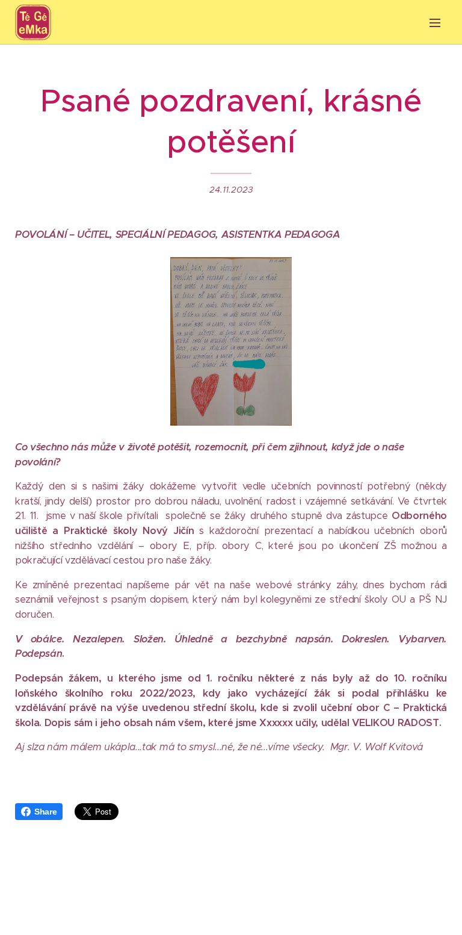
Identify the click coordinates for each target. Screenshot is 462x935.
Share (45, 811)
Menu (435, 22)
